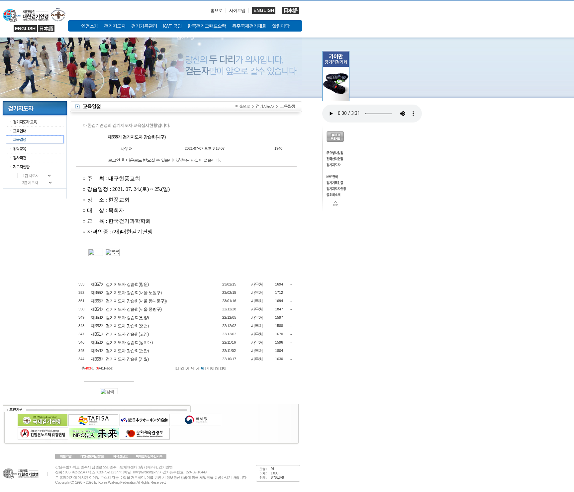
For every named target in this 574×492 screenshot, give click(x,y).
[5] (197, 368)
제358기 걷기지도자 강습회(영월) (119, 359)
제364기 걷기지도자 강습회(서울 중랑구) (126, 309)
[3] (187, 368)
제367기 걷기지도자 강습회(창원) (119, 284)
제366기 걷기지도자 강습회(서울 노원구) (126, 292)
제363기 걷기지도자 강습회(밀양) (119, 317)
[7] (207, 368)
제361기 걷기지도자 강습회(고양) (119, 334)
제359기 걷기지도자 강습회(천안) (119, 350)
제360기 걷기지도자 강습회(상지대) (121, 342)
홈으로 (216, 10)
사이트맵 (237, 10)
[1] (177, 368)
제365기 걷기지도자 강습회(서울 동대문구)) (128, 300)
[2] (182, 368)
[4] (192, 368)
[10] (223, 368)
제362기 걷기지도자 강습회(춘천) (119, 325)
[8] (212, 368)
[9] (217, 368)
